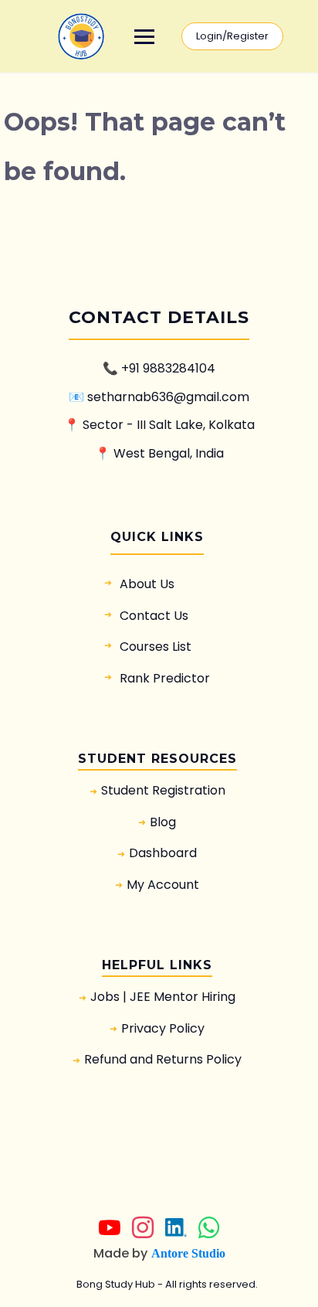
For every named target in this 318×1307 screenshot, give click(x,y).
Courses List (155, 646)
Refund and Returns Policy (163, 1059)
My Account (163, 884)
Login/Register (232, 36)
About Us (147, 584)
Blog (163, 822)
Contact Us (154, 616)
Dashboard (163, 853)
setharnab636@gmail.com (168, 397)
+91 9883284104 (168, 368)
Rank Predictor (165, 678)
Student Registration (163, 790)
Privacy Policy (163, 1028)
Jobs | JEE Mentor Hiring (162, 997)
